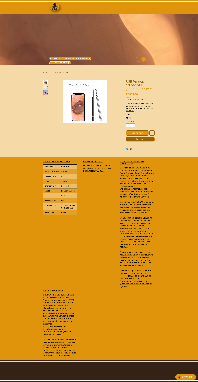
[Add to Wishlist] (152, 133)
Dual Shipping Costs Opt (135, 100)
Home (45, 72)
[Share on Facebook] (127, 149)
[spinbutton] (131, 125)
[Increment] (134, 125)
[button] (141, 59)
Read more (130, 111)
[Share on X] (131, 149)
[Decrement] (127, 125)
